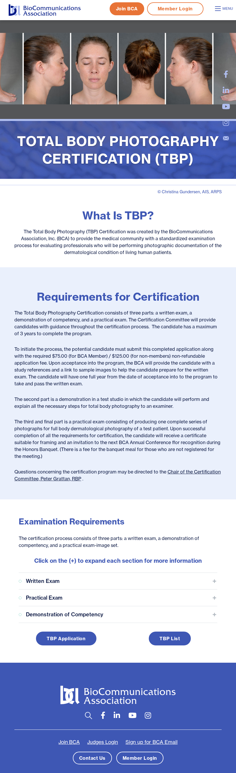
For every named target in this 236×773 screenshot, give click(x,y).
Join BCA (127, 9)
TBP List (169, 638)
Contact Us (92, 758)
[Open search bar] (88, 715)
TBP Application (66, 638)
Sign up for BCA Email (151, 742)
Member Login (175, 9)
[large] (226, 74)
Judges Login (102, 742)
